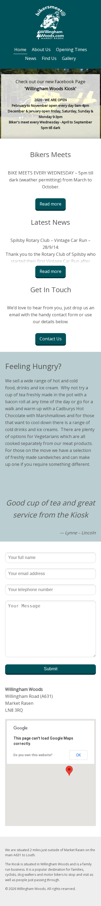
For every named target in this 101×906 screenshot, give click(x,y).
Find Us (49, 58)
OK (78, 755)
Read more (50, 204)
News (30, 58)
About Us (41, 49)
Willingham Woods (50, 22)
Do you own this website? (33, 755)
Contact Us (51, 339)
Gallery (69, 58)
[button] (69, 771)
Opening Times (71, 49)
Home (20, 49)
